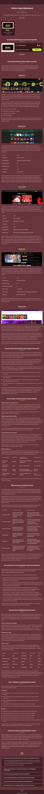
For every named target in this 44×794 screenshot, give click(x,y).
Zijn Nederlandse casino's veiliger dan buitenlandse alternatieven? (19, 785)
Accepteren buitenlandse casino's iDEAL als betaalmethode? (18, 781)
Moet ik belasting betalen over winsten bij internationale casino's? (19, 777)
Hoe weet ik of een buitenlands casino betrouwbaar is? (17, 774)
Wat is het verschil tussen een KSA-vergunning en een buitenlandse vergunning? (20, 769)
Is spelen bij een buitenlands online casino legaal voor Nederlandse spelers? (21, 758)
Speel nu (37, 49)
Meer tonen (22, 17)
